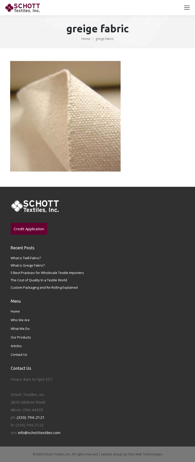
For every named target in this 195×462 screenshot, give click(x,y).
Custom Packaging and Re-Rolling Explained (44, 287)
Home (86, 39)
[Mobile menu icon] (187, 8)
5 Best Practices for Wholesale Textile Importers (47, 272)
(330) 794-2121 (31, 417)
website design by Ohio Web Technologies (131, 454)
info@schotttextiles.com (39, 432)
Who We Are (20, 320)
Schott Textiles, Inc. (57, 454)
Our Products (21, 337)
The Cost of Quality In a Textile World (39, 280)
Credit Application (29, 228)
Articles (16, 346)
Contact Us (19, 354)
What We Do (20, 328)
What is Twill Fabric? (26, 258)
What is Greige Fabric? (28, 265)
